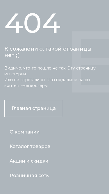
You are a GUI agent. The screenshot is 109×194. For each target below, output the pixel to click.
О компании (25, 132)
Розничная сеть (29, 175)
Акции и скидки (29, 161)
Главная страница (34, 108)
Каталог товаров (30, 146)
